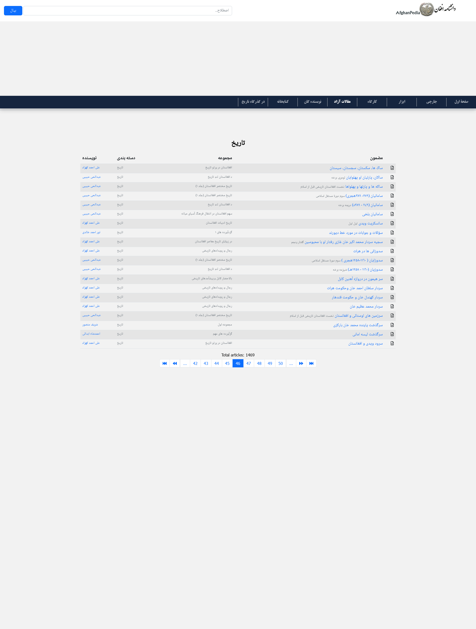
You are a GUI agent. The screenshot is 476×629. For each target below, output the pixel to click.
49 (270, 363)
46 (238, 363)
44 (216, 363)
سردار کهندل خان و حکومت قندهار (357, 297)
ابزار (401, 102)
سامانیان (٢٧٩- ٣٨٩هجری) (349, 196)
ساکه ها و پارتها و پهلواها (341, 186)
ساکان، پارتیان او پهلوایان (357, 177)
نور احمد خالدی (91, 232)
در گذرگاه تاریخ (253, 102)
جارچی (431, 102)
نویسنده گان (312, 102)
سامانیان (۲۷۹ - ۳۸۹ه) (360, 205)
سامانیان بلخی (372, 214)
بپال (13, 10)
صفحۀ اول (461, 102)
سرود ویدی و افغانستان (365, 343)
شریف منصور (90, 324)
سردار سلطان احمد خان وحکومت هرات (355, 288)
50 (280, 363)
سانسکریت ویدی (365, 223)
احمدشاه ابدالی (91, 334)
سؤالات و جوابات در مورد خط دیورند (356, 233)
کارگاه (372, 102)
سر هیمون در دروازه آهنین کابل (360, 279)
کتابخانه (283, 102)
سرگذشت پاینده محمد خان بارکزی (358, 325)
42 (195, 363)
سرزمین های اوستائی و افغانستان (336, 316)
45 (227, 363)
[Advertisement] (238, 58)
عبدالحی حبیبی (91, 177)
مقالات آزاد (342, 102)
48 (259, 363)
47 (248, 363)
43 (206, 363)
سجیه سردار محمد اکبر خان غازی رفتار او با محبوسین (337, 242)
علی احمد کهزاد (91, 167)
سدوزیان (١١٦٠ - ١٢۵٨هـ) (358, 269)
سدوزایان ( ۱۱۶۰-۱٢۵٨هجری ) (347, 260)
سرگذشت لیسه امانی (368, 334)
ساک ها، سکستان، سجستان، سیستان (356, 168)
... (185, 363)
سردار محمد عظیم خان (366, 306)
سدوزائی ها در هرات (368, 251)
